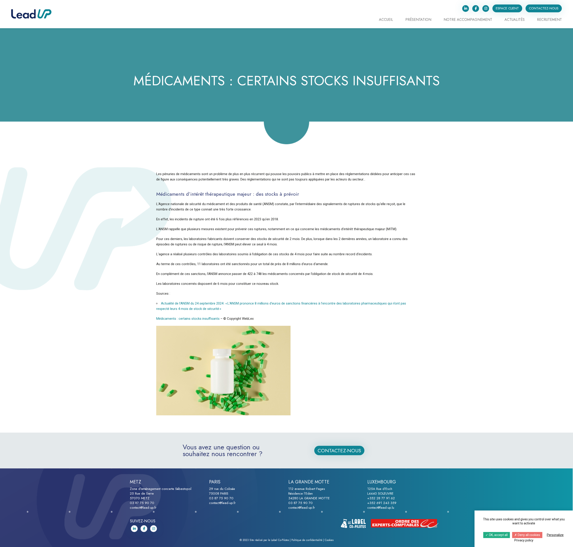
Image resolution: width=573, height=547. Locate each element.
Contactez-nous (543, 8)
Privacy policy (523, 540)
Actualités (515, 20)
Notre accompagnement (468, 20)
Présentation (418, 20)
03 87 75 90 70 (142, 502)
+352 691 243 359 (381, 502)
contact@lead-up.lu (380, 507)
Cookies (329, 540)
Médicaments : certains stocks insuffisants (188, 319)
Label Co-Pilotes (280, 540)
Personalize (555, 535)
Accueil (386, 20)
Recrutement (549, 20)
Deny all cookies (528, 535)
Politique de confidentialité (306, 540)
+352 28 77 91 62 (381, 498)
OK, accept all (498, 535)
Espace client (507, 8)
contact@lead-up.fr (143, 507)
